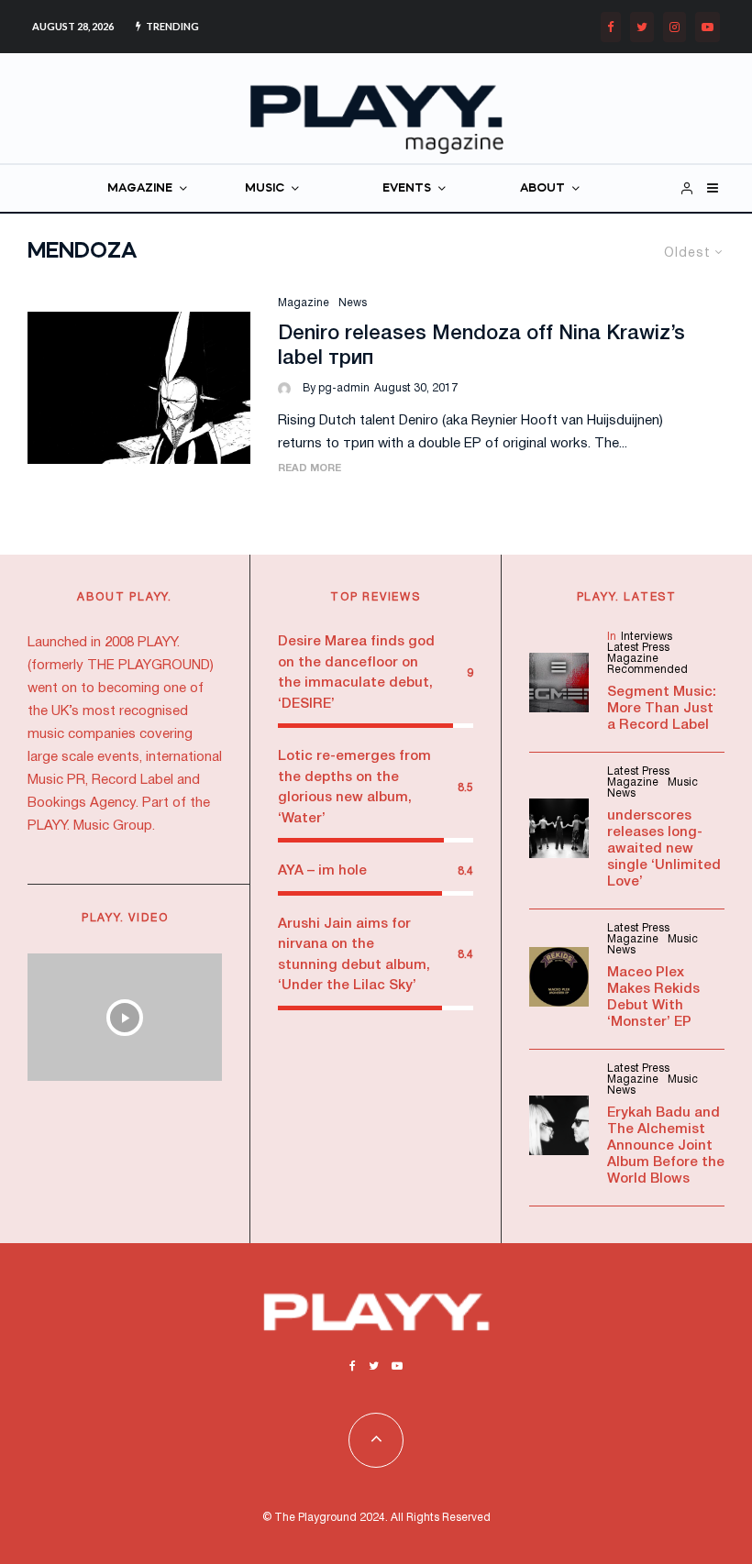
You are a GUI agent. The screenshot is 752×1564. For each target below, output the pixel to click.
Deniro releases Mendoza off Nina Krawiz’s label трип (481, 346)
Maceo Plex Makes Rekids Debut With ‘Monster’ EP (653, 997)
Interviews (646, 637)
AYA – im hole (322, 871)
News (352, 303)
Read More (309, 468)
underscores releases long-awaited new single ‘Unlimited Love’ (664, 849)
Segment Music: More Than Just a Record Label (661, 709)
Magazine (303, 303)
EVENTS (406, 188)
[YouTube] (707, 27)
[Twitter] (642, 27)
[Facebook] (611, 27)
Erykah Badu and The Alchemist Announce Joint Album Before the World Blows (665, 1146)
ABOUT (542, 188)
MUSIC (264, 188)
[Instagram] (674, 27)
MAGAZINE (139, 188)
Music (683, 782)
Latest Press (638, 648)
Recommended (647, 670)
